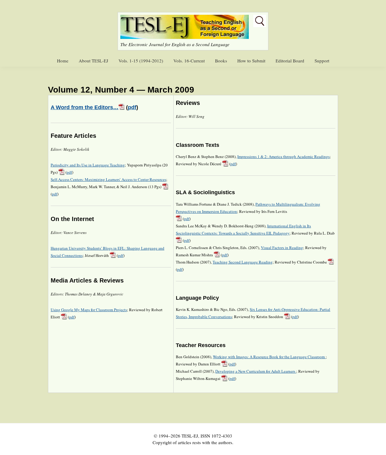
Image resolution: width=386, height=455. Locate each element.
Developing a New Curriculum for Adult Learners (255, 371)
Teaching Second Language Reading (243, 262)
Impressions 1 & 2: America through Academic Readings (283, 156)
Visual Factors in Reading (282, 247)
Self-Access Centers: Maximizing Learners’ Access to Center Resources (108, 179)
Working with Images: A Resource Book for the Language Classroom (269, 356)
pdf (132, 107)
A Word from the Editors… (85, 107)
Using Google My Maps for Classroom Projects (89, 309)
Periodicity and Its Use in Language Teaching (88, 165)
